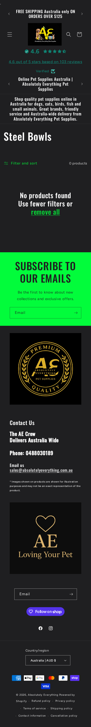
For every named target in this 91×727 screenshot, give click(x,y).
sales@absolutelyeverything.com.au (41, 470)
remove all (45, 212)
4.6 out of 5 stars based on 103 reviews (45, 61)
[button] (9, 34)
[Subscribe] (75, 313)
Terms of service (34, 708)
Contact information (32, 715)
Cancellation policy (64, 715)
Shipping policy (61, 708)
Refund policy (41, 700)
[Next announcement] (82, 13)
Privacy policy (65, 700)
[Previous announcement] (9, 13)
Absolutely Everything (43, 694)
